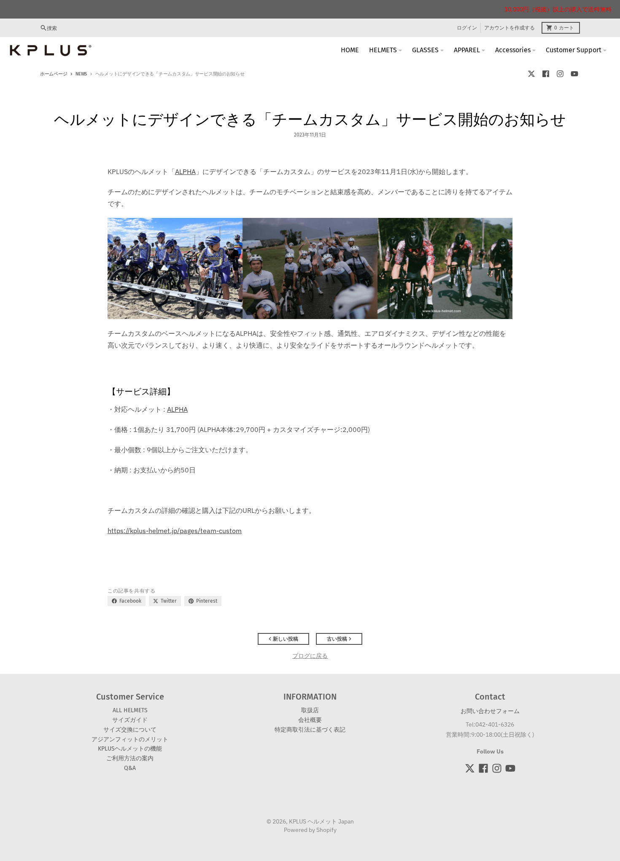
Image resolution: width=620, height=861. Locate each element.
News (81, 74)
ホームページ (53, 74)
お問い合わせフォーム (490, 711)
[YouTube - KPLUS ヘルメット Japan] (574, 73)
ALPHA (177, 409)
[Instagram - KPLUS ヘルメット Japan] (560, 73)
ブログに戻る (310, 656)
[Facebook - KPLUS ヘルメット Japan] (545, 73)
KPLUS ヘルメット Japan (321, 821)
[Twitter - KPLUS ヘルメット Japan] (531, 73)
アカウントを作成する (509, 28)
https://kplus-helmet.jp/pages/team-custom (175, 530)
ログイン (467, 28)
